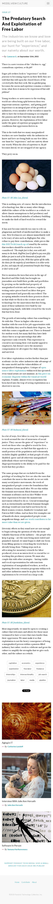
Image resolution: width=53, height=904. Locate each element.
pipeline (42, 680)
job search (43, 674)
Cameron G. (12, 56)
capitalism (13, 663)
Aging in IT (7, 742)
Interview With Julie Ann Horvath (19, 801)
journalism (11, 680)
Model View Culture (15, 3)
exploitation (14, 669)
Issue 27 (6, 12)
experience (39, 663)
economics (26, 663)
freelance (40, 669)
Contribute (25, 882)
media (32, 680)
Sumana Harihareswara (17, 849)
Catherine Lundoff (15, 746)
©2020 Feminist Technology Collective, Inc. (25, 894)
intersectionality (27, 674)
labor (23, 680)
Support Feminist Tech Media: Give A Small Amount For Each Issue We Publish (27, 864)
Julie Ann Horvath (15, 805)
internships (10, 674)
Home (17, 882)
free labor (27, 669)
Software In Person (11, 845)
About (34, 882)
